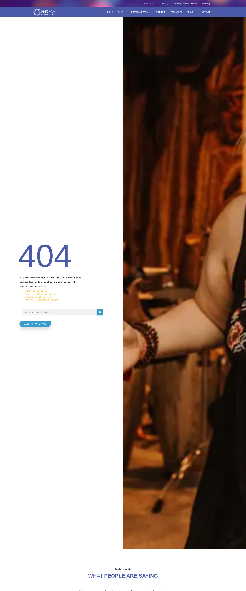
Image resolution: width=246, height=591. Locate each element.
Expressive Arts (139, 12)
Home (110, 12)
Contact (205, 12)
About (190, 12)
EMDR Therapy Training (36, 291)
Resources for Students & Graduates (41, 300)
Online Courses (149, 4)
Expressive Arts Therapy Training (40, 294)
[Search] (100, 312)
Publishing (206, 4)
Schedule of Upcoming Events (38, 297)
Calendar (161, 12)
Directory (164, 4)
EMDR (120, 12)
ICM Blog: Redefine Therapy (185, 4)
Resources (176, 12)
